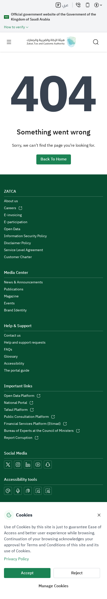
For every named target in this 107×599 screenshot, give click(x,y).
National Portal (15, 402)
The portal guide (16, 370)
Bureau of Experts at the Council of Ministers (39, 430)
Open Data (12, 229)
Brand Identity (15, 310)
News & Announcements (23, 282)
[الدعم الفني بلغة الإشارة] (28, 491)
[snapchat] (48, 465)
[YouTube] (38, 465)
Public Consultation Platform (26, 416)
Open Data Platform (19, 395)
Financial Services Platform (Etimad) (32, 423)
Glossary (11, 356)
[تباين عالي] (8, 491)
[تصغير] (38, 491)
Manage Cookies (53, 586)
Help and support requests (25, 342)
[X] (8, 465)
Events (9, 303)
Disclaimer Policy (17, 243)
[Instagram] (18, 465)
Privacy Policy (16, 559)
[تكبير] (48, 491)
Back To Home (54, 159)
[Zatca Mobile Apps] (88, 5)
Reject (77, 573)
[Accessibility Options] (98, 5)
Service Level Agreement (23, 250)
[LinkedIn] (28, 465)
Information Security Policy (25, 236)
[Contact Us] (78, 5)
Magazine (11, 296)
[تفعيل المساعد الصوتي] (18, 491)
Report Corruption (18, 437)
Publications (13, 289)
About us (11, 201)
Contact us (12, 335)
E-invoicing (13, 215)
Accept (27, 573)
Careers (10, 208)
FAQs (8, 349)
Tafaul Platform (16, 409)
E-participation (15, 222)
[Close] (99, 515)
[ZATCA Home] (51, 42)
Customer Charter (18, 257)
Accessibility (14, 363)
